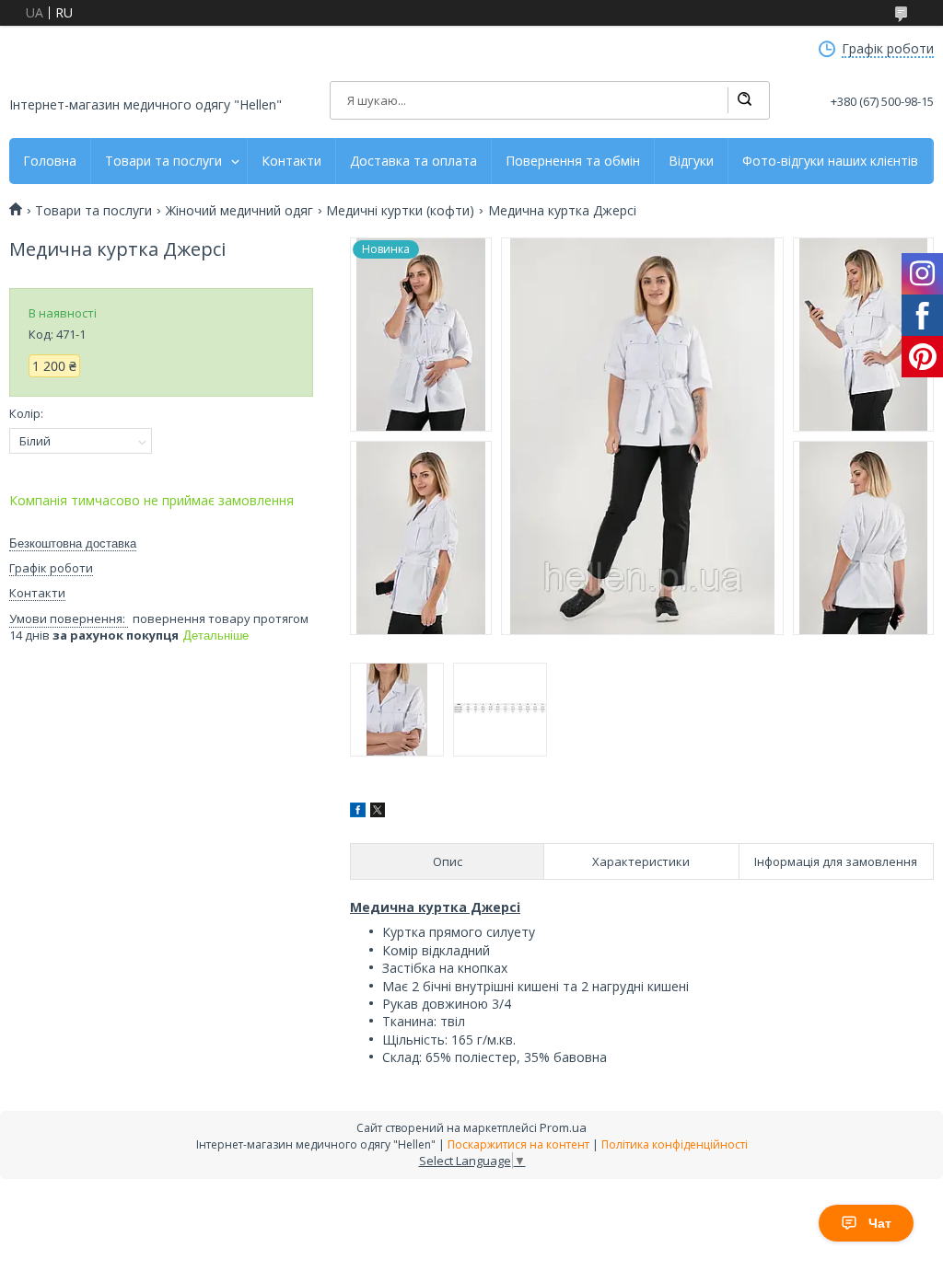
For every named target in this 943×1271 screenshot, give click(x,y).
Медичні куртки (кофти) (400, 210)
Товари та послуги (163, 161)
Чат (879, 1223)
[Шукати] (744, 100)
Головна (49, 161)
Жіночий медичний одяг (239, 210)
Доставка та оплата (413, 161)
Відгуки (691, 161)
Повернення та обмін (573, 161)
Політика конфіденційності (674, 1144)
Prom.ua (563, 1127)
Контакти (291, 161)
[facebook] (358, 812)
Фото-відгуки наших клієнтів (830, 161)
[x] (377, 812)
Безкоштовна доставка (72, 543)
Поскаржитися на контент (518, 1144)
